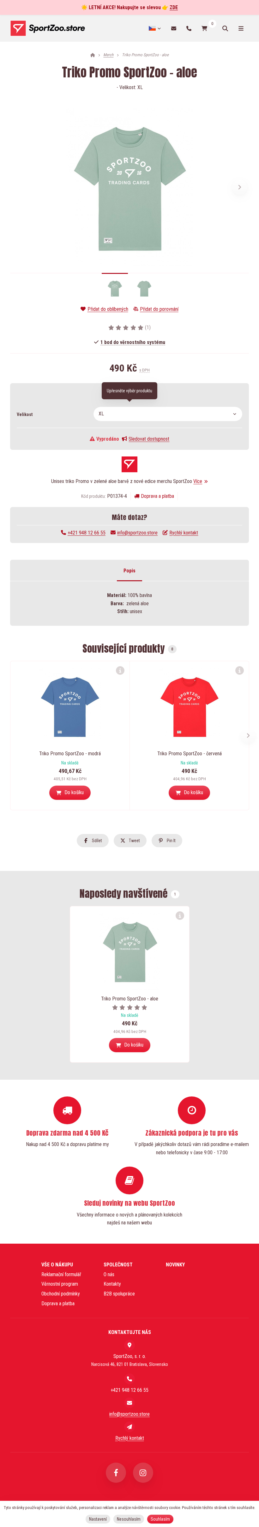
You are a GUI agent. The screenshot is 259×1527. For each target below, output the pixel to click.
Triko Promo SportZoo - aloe (129, 999)
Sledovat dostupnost (149, 439)
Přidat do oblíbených (107, 309)
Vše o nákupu (57, 1265)
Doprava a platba (157, 496)
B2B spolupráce (119, 1294)
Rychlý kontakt (183, 533)
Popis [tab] (129, 571)
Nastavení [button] (98, 1519)
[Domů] (47, 28)
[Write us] (129, 1426)
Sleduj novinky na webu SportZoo (129, 1203)
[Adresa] (129, 1345)
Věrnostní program (59, 1284)
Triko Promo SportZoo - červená (189, 754)
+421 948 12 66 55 (86, 533)
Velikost (25, 414)
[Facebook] (116, 1473)
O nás (109, 1274)
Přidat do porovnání (159, 309)
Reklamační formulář (61, 1274)
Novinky (175, 1265)
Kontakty (112, 1284)
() (148, 327)
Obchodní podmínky (60, 1294)
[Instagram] (143, 1473)
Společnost (118, 1265)
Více (197, 481)
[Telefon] (188, 28)
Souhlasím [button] (160, 1519)
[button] (239, 187)
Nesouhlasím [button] (129, 1519)
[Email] (173, 28)
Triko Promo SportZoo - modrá (70, 754)
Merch (108, 54)
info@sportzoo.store (137, 533)
